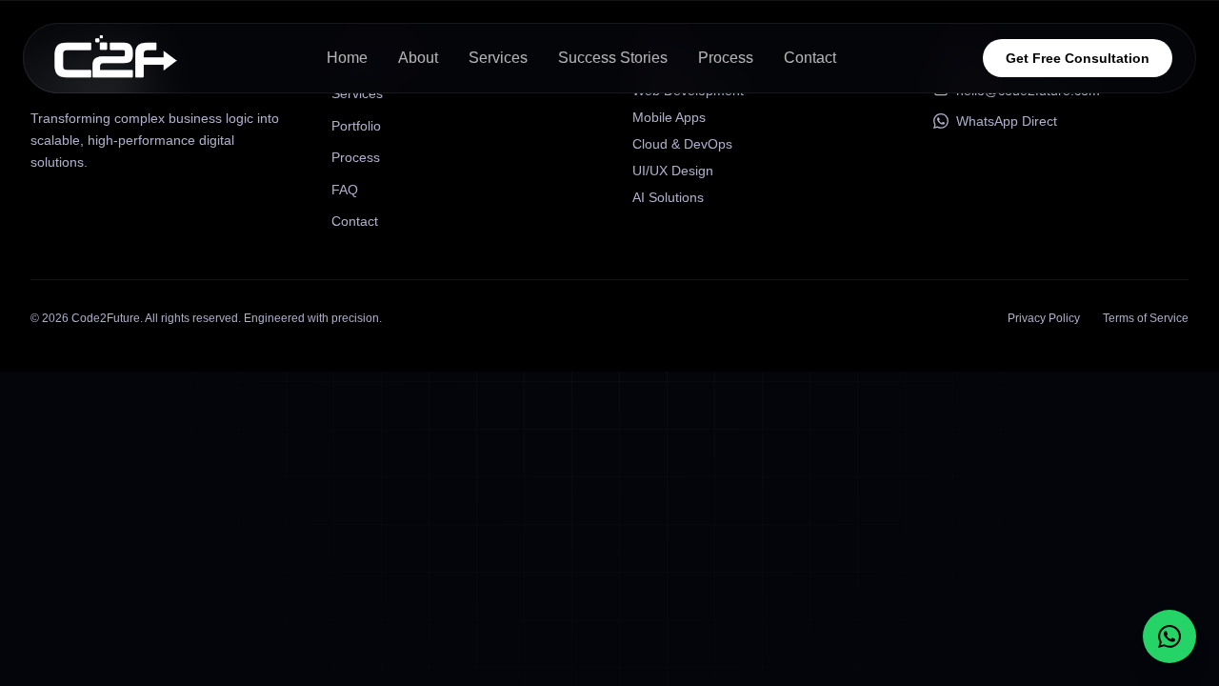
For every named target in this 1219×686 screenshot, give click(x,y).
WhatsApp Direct (1006, 121)
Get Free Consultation (1077, 58)
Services (498, 58)
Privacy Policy (1044, 318)
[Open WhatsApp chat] (1169, 636)
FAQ (344, 189)
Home (347, 58)
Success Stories (613, 58)
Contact (810, 58)
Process (725, 58)
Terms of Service (1146, 318)
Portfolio (356, 125)
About (418, 58)
